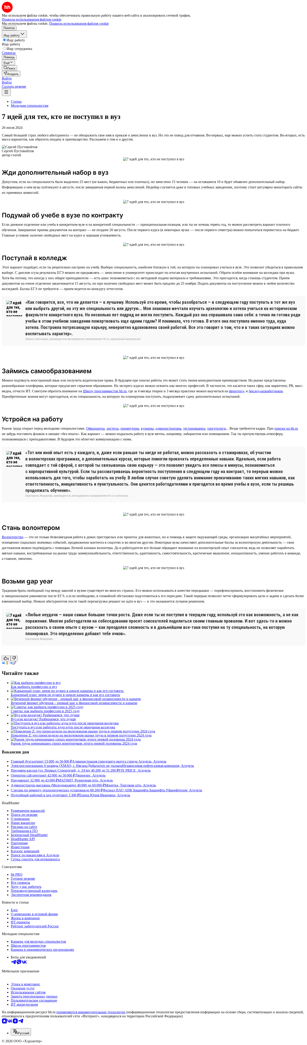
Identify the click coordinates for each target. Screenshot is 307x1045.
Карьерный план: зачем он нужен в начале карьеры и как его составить (65, 695)
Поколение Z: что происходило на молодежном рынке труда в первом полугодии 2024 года (81, 735)
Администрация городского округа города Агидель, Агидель (119, 761)
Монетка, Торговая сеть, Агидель (130, 785)
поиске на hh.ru (286, 428)
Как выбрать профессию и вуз (34, 687)
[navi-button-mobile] (6, 92)
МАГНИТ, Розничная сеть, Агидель (85, 780)
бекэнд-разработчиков (266, 391)
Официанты (95, 428)
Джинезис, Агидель (90, 775)
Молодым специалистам (29, 105)
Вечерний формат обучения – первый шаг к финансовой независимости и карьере (74, 703)
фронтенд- (237, 391)
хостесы (113, 428)
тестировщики (194, 428)
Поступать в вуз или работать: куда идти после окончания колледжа (63, 727)
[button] (7, 78)
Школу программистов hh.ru (105, 391)
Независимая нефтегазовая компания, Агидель (158, 766)
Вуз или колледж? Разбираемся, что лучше (43, 719)
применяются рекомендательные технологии (90, 1012)
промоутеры (129, 428)
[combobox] (21, 1032)
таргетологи (216, 428)
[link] (9, 68)
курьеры (147, 428)
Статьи (16, 101)
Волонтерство (12, 537)
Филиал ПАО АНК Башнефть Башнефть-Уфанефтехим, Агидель (152, 790)
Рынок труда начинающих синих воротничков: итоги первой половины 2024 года (74, 743)
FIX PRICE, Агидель (135, 770)
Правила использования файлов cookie (79, 23)
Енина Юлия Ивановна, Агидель (104, 795)
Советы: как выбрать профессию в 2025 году (45, 711)
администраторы (168, 428)
